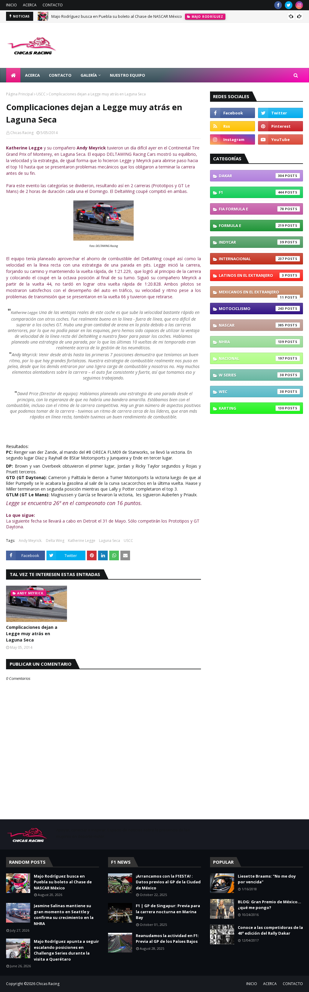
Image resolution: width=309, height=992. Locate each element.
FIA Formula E (251, 209)
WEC (251, 391)
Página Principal (19, 94)
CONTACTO (53, 5)
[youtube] (280, 139)
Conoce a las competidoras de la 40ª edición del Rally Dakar (270, 930)
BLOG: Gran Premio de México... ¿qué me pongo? (269, 904)
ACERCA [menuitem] (32, 75)
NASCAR (251, 325)
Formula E (251, 225)
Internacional (251, 258)
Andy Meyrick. (30, 540)
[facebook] (278, 5)
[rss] (232, 126)
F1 (251, 192)
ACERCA (30, 5)
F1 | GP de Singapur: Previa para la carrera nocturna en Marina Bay (168, 911)
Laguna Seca (109, 540)
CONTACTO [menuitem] (60, 75)
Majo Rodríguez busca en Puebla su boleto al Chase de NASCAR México (116, 16)
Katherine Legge (81, 540)
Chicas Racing (21, 132)
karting (251, 408)
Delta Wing (55, 540)
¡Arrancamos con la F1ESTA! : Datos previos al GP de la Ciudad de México (168, 882)
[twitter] (288, 5)
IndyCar (251, 242)
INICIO (11, 5)
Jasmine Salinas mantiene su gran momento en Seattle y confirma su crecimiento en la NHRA (64, 914)
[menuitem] (13, 75)
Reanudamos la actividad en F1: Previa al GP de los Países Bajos (167, 938)
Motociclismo (251, 308)
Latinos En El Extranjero (251, 275)
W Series (251, 375)
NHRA (251, 341)
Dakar (251, 175)
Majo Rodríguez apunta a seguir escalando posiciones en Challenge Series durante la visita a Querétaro (66, 950)
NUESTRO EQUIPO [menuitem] (127, 75)
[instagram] (299, 5)
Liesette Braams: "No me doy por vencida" (267, 879)
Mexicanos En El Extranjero (251, 293)
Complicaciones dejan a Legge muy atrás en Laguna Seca (31, 633)
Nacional (251, 358)
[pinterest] (280, 126)
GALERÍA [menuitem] (89, 75)
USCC (41, 94)
